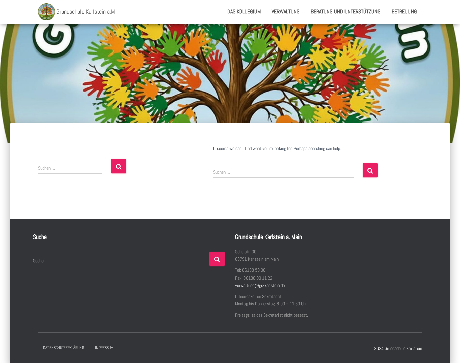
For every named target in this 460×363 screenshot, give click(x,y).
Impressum (104, 347)
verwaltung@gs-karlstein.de (260, 285)
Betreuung (404, 11)
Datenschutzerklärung (63, 347)
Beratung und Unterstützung (346, 11)
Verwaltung (286, 11)
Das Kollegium (244, 11)
